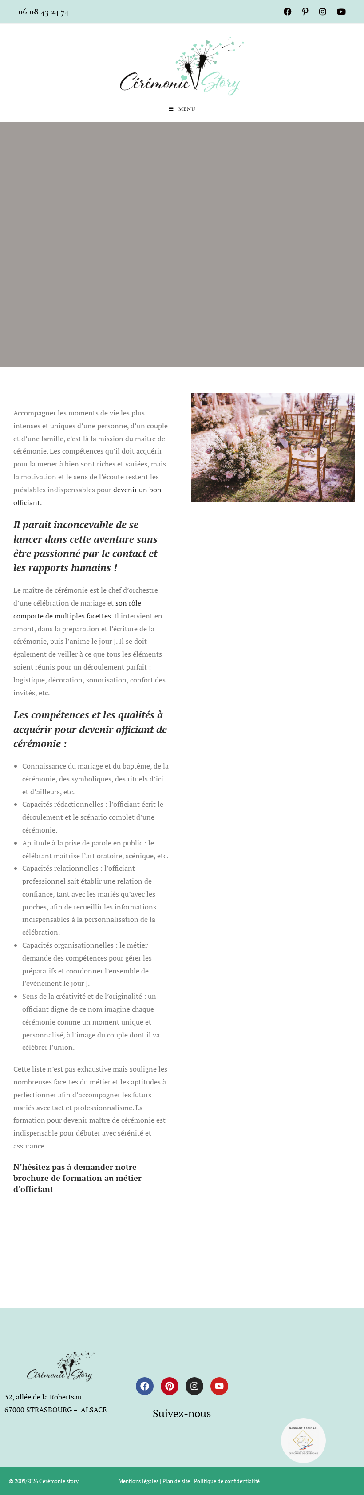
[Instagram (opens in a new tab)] (323, 11)
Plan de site (176, 1481)
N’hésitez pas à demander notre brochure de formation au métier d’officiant (77, 1177)
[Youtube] (219, 1386)
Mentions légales (138, 1481)
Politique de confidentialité (227, 1481)
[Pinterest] (169, 1386)
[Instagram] (194, 1386)
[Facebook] (145, 1386)
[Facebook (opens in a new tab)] (287, 11)
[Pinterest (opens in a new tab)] (305, 11)
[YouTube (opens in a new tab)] (339, 11)
